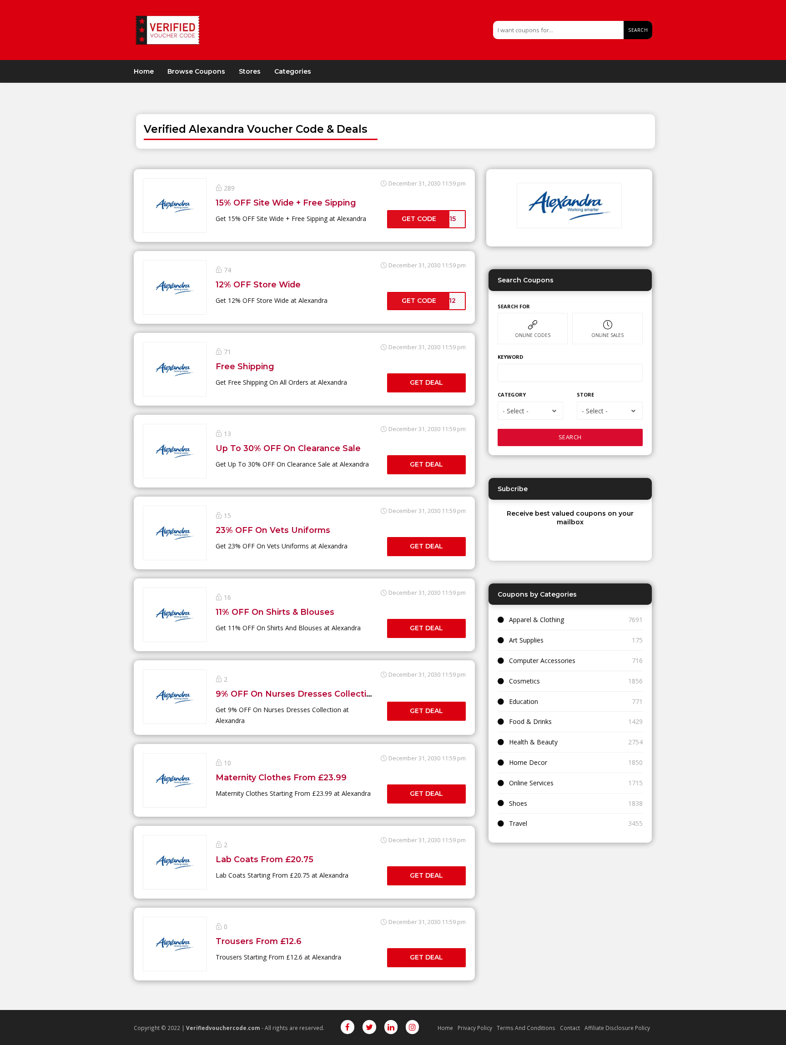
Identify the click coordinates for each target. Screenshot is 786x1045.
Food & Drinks (530, 721)
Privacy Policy (475, 1027)
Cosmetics (524, 681)
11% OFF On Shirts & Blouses (275, 612)
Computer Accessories (542, 660)
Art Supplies (526, 640)
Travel (518, 823)
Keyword (510, 356)
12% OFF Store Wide (258, 284)
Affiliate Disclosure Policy (617, 1027)
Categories (292, 71)
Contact (570, 1027)
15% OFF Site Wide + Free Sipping (286, 202)
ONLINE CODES (532, 335)
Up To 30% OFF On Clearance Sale (288, 448)
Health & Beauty (533, 742)
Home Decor (528, 762)
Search (638, 30)
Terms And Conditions (526, 1027)
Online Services (531, 783)
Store (585, 394)
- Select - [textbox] (516, 411)
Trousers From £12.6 (259, 941)
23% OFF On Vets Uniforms (273, 530)
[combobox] (530, 411)
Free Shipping (245, 366)
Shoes (518, 803)
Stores (250, 71)
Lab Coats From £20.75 (264, 859)
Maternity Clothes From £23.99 (281, 777)
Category (512, 394)
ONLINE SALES (607, 335)
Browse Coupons (196, 71)
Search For (514, 306)
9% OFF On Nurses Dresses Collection (296, 693)
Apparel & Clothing (536, 619)
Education (523, 701)
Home (144, 71)
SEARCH (570, 437)
